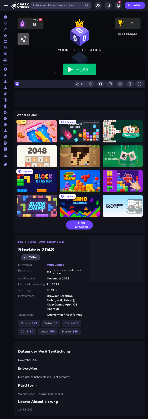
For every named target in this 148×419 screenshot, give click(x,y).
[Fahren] (5, 100)
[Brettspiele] (5, 88)
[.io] (5, 106)
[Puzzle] (5, 118)
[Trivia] (5, 149)
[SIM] (5, 131)
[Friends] (98, 5)
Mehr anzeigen (81, 225)
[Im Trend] (5, 35)
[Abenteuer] (5, 69)
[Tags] (5, 164)
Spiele (22, 242)
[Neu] (5, 29)
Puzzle (32, 242)
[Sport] (5, 137)
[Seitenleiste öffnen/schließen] (5, 5)
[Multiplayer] (5, 54)
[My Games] (108, 5)
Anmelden (135, 5)
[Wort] (5, 155)
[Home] (5, 17)
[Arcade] (5, 81)
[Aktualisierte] (5, 41)
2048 (42, 242)
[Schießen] (5, 124)
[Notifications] (118, 5)
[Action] (5, 75)
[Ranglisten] (5, 60)
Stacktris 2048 (55, 242)
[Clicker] (5, 94)
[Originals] (5, 48)
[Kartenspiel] (5, 112)
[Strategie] (5, 143)
